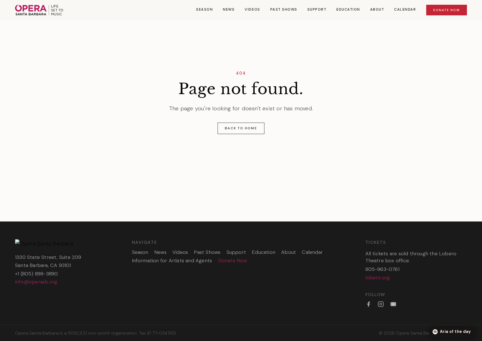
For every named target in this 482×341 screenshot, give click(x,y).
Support (317, 9)
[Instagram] (381, 304)
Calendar (405, 9)
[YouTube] (393, 304)
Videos (252, 9)
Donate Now (446, 10)
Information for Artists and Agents (172, 260)
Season (204, 9)
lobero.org (377, 277)
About (377, 9)
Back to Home (241, 128)
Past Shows (283, 9)
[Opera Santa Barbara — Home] (39, 10)
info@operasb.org (36, 281)
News (229, 9)
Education (348, 9)
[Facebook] (368, 304)
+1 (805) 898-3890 (36, 273)
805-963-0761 (382, 269)
